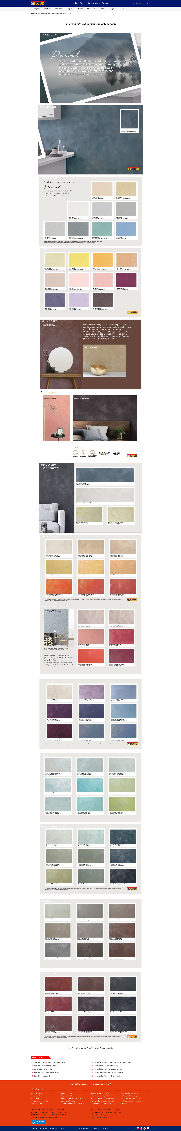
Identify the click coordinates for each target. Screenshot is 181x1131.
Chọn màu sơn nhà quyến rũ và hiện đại (102, 1096)
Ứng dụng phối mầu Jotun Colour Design (73, 1103)
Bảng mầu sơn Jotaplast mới (43, 1076)
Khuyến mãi (91, 9)
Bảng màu (70, 9)
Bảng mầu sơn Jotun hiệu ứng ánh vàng (46, 1072)
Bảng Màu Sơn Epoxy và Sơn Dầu (71, 1098)
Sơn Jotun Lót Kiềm (36, 1093)
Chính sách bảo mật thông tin (130, 1093)
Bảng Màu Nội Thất (66, 1093)
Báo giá (111, 9)
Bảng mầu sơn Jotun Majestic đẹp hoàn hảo (108, 1069)
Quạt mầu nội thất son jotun (43, 1069)
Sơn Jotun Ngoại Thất (37, 1098)
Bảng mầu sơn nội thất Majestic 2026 (106, 1066)
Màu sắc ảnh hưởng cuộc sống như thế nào (103, 1098)
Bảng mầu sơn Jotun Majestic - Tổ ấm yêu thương (49, 1062)
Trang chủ (36, 9)
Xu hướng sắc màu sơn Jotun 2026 (101, 1103)
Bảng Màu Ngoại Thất (67, 1096)
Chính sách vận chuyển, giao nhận (131, 1101)
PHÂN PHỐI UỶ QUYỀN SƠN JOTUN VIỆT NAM (90, 3)
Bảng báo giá (44, 1128)
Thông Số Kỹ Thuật (36, 1103)
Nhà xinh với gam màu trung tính (100, 1093)
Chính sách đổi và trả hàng (129, 1096)
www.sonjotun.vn (94, 1128)
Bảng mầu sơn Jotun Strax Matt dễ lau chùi (108, 1076)
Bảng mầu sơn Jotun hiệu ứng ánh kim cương (108, 1072)
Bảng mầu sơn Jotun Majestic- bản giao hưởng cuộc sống (112, 1062)
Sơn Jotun (58, 9)
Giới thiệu (47, 9)
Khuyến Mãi (125, 1103)
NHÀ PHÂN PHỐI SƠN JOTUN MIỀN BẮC (90, 1084)
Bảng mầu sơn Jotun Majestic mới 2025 (46, 1066)
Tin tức (102, 9)
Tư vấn (80, 9)
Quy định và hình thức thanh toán (131, 1098)
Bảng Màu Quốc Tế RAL (68, 1101)
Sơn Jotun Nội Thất (36, 1096)
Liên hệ (122, 9)
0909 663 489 (144, 3)
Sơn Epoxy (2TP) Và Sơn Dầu (39, 1101)
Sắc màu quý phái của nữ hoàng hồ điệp (102, 1101)
